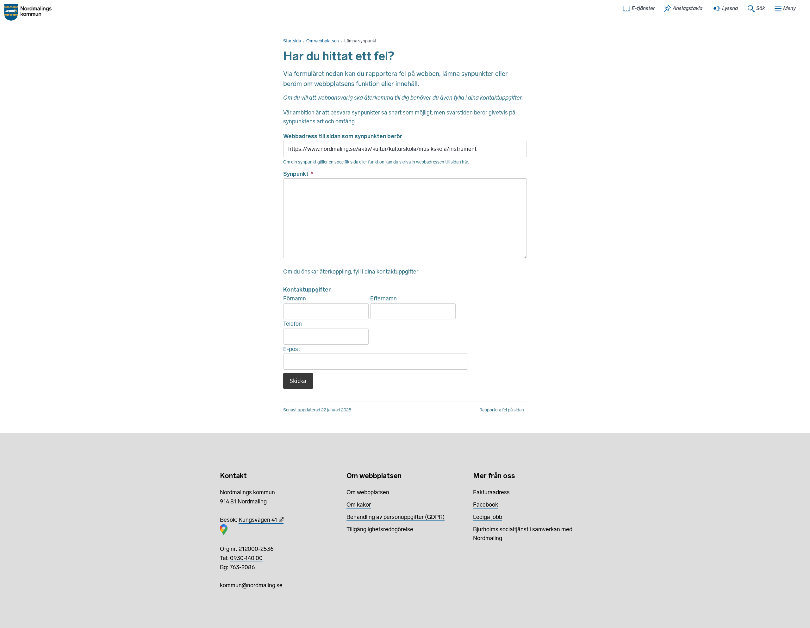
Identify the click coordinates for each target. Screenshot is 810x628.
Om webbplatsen (322, 41)
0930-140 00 (246, 558)
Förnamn (294, 298)
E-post (291, 349)
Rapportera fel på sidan (501, 410)
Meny (789, 8)
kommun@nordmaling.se (251, 585)
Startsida (292, 41)
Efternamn (383, 298)
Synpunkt (298, 173)
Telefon (292, 323)
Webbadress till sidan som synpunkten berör (342, 136)
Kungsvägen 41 (261, 519)
